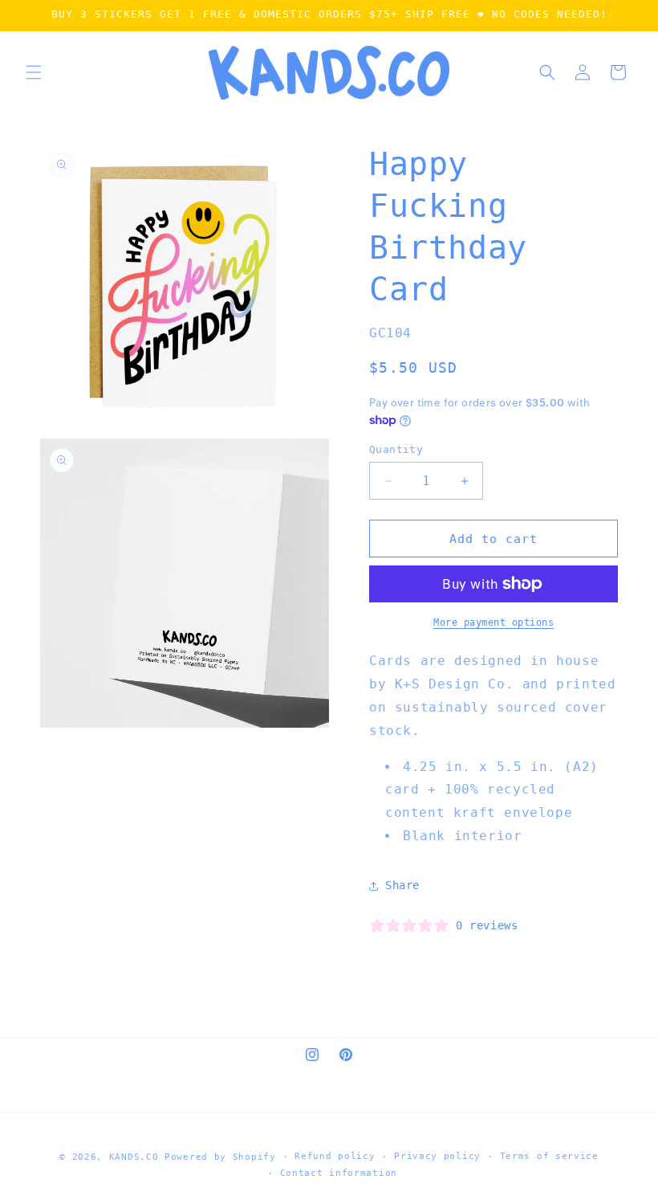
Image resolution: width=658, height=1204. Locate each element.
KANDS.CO (134, 1157)
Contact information (338, 1173)
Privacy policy (437, 1156)
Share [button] (402, 885)
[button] (33, 72)
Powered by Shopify (220, 1157)
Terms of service (549, 1156)
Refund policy (334, 1156)
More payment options (493, 622)
